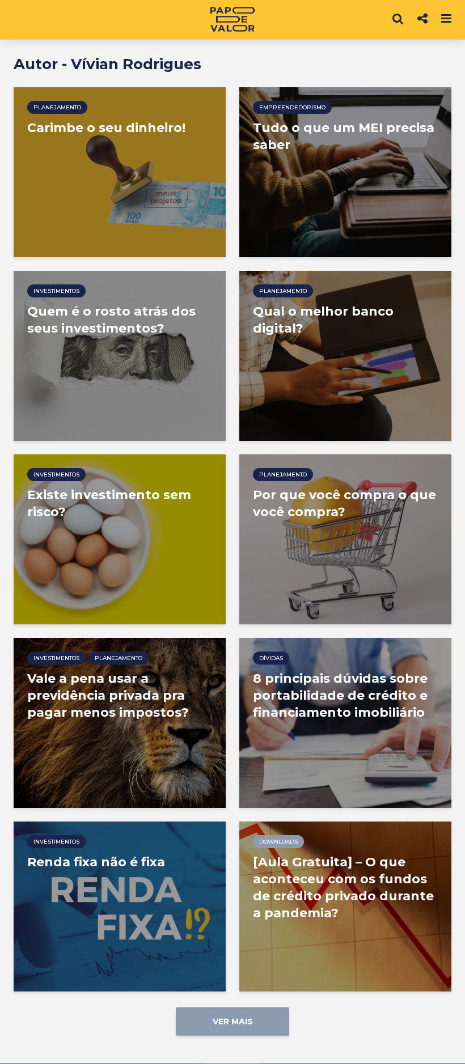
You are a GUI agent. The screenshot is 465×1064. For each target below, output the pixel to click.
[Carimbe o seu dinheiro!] (120, 171)
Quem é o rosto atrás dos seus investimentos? (111, 320)
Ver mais (233, 1021)
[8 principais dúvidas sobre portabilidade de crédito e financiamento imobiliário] (345, 722)
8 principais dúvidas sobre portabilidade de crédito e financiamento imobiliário (340, 695)
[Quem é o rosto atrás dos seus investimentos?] (120, 355)
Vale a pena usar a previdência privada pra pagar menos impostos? (108, 695)
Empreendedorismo (292, 107)
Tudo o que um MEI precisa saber (343, 136)
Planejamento (57, 107)
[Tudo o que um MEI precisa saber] (345, 171)
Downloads (278, 841)
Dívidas (271, 658)
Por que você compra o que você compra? (344, 503)
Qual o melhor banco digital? (323, 320)
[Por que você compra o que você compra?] (345, 538)
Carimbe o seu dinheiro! (106, 127)
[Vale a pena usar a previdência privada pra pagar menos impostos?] (120, 722)
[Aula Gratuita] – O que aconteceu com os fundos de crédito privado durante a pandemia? (343, 887)
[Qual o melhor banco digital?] (345, 355)
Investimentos (56, 291)
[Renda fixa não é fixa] (120, 905)
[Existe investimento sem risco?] (120, 538)
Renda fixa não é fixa (96, 862)
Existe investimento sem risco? (109, 503)
